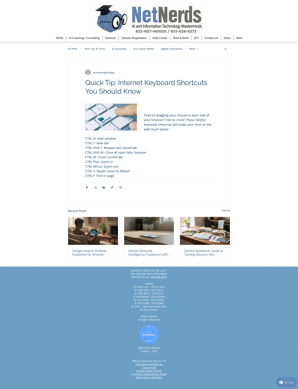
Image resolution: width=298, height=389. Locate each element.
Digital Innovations (171, 48)
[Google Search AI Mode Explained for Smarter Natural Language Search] (93, 231)
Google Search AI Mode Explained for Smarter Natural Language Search (91, 252)
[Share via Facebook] (86, 187)
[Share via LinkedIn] (103, 187)
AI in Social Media (143, 48)
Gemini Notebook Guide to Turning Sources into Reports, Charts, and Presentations (203, 252)
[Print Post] (120, 187)
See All (226, 210)
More (192, 48)
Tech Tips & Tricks (95, 48)
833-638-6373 (158, 277)
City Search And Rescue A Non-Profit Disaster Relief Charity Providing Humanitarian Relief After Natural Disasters (149, 371)
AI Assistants (119, 48)
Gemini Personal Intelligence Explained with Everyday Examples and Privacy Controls (148, 252)
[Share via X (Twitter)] (95, 187)
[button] (84, 38)
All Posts (73, 48)
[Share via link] (112, 187)
